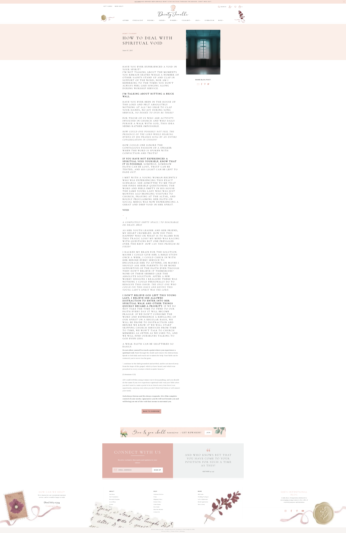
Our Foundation (113, 496)
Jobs (110, 509)
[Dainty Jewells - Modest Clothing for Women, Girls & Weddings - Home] (173, 11)
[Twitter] (208, 84)
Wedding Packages (203, 496)
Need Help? (119, 6)
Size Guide (156, 507)
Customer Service (159, 494)
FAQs (155, 496)
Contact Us (157, 512)
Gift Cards (108, 6)
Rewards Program (114, 499)
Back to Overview (151, 411)
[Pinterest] (205, 84)
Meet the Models (158, 509)
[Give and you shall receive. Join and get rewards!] (173, 432)
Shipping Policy (158, 499)
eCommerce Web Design (183, 529)
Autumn (138, 1)
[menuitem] (125, 20)
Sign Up (157, 470)
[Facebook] (201, 84)
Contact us (52, 506)
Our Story (112, 494)
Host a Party (201, 504)
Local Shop (112, 502)
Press (110, 507)
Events (111, 504)
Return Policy (157, 502)
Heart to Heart (130, 33)
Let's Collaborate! (203, 499)
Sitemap (182, 531)
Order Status (157, 504)
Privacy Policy (165, 531)
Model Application (203, 502)
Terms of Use (174, 531)
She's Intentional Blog (294, 493)
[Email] (198, 84)
